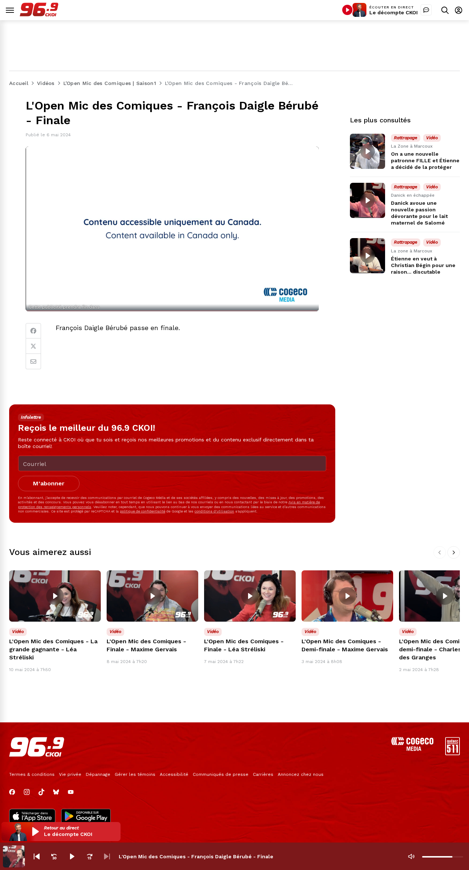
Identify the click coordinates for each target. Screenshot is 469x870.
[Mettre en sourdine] (411, 856)
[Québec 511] (452, 753)
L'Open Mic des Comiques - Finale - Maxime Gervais (146, 645)
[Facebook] (33, 330)
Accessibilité (174, 774)
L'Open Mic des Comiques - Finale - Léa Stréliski (244, 645)
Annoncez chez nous (301, 774)
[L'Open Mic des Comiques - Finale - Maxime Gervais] (152, 596)
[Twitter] (33, 346)
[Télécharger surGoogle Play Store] (86, 817)
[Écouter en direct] (347, 10)
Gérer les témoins (135, 774)
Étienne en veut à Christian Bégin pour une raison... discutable (423, 265)
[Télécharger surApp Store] (32, 817)
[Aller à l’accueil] (39, 14)
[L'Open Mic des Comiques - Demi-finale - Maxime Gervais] (347, 596)
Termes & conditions (32, 774)
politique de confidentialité (142, 511)
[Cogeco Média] (412, 748)
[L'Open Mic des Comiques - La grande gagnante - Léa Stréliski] (55, 596)
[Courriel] (33, 361)
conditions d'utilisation (214, 511)
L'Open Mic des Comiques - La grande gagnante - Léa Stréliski (53, 649)
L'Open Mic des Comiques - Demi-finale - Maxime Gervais (345, 645)
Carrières (263, 774)
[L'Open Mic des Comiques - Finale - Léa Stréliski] (250, 596)
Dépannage (98, 774)
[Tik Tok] (41, 792)
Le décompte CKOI (393, 12)
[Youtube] (71, 792)
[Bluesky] (56, 792)
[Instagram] (27, 792)
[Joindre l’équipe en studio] (426, 9)
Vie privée (70, 774)
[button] (61, 831)
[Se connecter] (458, 10)
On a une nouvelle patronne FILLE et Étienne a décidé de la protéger (425, 160)
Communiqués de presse (220, 774)
